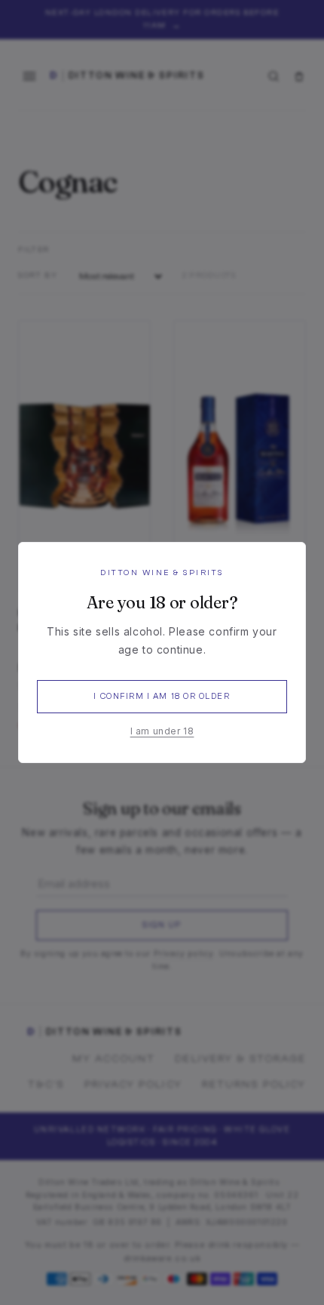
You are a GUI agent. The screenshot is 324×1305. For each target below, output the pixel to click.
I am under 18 (162, 731)
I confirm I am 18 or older (161, 696)
